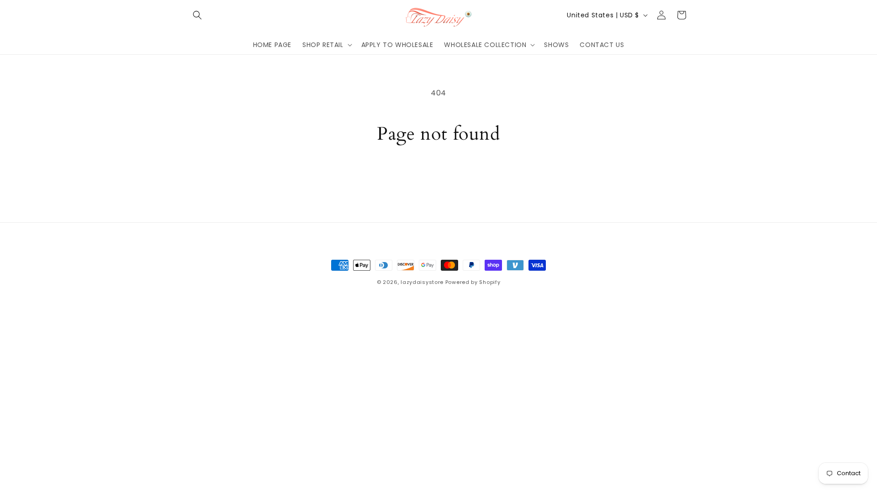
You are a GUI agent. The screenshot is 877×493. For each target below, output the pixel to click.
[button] (197, 15)
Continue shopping (438, 179)
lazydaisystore (422, 282)
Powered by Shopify (473, 282)
